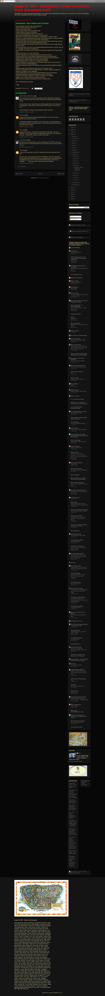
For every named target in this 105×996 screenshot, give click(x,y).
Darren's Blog (74, 293)
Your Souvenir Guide (76, 727)
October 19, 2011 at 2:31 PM (26, 126)
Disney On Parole (75, 338)
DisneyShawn (74, 383)
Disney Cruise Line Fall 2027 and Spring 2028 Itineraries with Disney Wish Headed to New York (79, 348)
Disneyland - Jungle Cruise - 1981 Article (73, 801)
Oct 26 (75, 173)
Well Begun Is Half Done (76, 526)
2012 (72, 187)
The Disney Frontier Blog (78, 597)
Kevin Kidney (74, 428)
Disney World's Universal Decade (79, 511)
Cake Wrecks (74, 287)
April (73, 143)
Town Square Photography (78, 678)
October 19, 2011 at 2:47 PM (26, 137)
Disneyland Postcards (77, 371)
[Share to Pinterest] (41, 88)
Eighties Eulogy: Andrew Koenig (78, 391)
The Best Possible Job (77, 546)
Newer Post (19, 173)
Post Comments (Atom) (43, 177)
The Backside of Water (77, 540)
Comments (74, 219)
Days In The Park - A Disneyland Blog (76, 305)
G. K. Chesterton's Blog (77, 399)
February (74, 138)
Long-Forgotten (75, 446)
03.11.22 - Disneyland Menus (78, 361)
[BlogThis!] (37, 88)
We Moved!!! (74, 288)
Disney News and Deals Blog (79, 335)
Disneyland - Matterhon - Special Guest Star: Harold (72, 807)
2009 (72, 130)
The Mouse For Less (76, 621)
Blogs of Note (75, 281)
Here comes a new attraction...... (78, 686)
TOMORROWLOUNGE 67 (77, 669)
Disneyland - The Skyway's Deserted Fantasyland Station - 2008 (72, 831)
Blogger (60, 992)
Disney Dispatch (75, 323)
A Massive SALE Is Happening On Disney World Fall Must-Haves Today (79, 591)
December (75, 184)
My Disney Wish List (76, 583)
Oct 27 (75, 175)
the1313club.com (75, 644)
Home (40, 173)
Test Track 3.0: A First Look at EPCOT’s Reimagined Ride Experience (78, 576)
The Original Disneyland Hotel (79, 624)
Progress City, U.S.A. (76, 515)
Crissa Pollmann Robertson (26, 96)
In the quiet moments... (76, 607)
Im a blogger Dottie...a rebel (78, 411)
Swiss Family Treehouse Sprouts (79, 429)
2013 (72, 190)
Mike (79, 753)
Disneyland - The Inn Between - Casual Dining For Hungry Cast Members (73, 794)
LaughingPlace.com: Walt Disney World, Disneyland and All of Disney (79, 436)
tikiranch (73, 663)
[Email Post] (32, 88)
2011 (72, 134)
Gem (72, 373)
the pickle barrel (75, 630)
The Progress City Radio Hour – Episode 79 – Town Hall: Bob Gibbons (78, 519)
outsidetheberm (75, 497)
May (73, 145)
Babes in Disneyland (76, 277)
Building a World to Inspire (77, 379)
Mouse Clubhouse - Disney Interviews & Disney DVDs (78, 478)
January (74, 136)
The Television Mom (76, 638)
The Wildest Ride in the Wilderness (79, 470)
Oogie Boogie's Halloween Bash (78, 441)
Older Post (61, 173)
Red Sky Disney (75, 530)
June (73, 147)
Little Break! (74, 318)
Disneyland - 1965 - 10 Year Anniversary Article (73, 785)
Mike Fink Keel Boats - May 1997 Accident (73, 852)
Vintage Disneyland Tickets (78, 697)
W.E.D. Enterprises (76, 704)
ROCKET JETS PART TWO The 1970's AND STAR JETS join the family (78, 673)
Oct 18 (75, 163)
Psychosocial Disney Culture (79, 524)
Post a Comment (22, 166)
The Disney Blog (75, 573)
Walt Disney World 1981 (76, 412)
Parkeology (74, 502)
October (74, 154)
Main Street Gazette (76, 468)
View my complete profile (75, 761)
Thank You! (73, 261)
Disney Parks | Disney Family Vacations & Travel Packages (79, 354)
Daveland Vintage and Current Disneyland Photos (79, 301)
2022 (72, 196)
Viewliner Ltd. (74, 691)
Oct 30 (75, 179)
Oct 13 (75, 158)
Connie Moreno (23, 140)
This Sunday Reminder (76, 665)
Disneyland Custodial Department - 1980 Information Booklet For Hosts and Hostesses (72, 861)
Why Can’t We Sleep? (76, 252)
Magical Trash (75, 452)
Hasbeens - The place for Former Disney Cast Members (79, 403)
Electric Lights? (75, 396)
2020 (72, 194)
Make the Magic (75, 474)
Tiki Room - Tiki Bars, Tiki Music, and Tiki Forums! (78, 655)
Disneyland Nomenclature (78, 365)
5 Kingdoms (74, 251)
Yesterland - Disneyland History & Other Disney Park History (78, 716)
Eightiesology (75, 390)
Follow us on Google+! (76, 282)
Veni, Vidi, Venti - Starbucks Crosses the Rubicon (72, 815)
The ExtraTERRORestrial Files (78, 423)
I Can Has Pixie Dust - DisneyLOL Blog (77, 407)
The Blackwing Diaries (77, 553)
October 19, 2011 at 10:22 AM (26, 112)
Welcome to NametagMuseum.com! (77, 711)
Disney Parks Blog (76, 344)
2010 (72, 132)
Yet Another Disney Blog (77, 721)
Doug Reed (22, 115)
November (75, 182)
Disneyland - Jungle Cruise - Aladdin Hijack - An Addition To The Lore (73, 823)
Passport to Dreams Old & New (79, 509)
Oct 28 (75, 177)
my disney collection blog (78, 490)
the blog (73, 562)
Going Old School (75, 639)
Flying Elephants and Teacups (78, 535)
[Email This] (35, 88)
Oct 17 (75, 161)
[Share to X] (38, 88)
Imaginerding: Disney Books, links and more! (79, 418)
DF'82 (72, 317)
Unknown (21, 129)
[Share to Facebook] (40, 88)
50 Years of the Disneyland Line (78, 367)
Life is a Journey (75, 440)
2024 (72, 199)
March (74, 141)
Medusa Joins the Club (76, 447)
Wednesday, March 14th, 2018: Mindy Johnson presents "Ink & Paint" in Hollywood (78, 556)
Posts (72, 216)
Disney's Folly (75, 377)
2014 (72, 192)
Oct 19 (75, 165)
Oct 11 (75, 156)
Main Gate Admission (77, 462)
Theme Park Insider (76, 647)
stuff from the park (76, 534)
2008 (72, 127)
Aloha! (72, 385)
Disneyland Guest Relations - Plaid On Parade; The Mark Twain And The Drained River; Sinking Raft (73, 842)
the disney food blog (77, 588)
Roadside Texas (74, 692)
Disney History (75, 330)
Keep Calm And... (75, 705)
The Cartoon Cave (76, 565)
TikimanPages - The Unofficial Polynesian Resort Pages (79, 659)
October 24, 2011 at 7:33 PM (26, 163)
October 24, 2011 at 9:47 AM (26, 147)
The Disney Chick (76, 582)
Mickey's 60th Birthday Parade (78, 340)
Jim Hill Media (75, 422)
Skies (72, 680)
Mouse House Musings (77, 482)
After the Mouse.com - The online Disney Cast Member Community (78, 258)
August (74, 150)
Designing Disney (76, 314)
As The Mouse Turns (76, 274)
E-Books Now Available (76, 625)
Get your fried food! (75, 541)
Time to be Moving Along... (77, 722)
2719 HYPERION (75, 247)
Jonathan (21, 150)
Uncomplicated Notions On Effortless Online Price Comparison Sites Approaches (79, 600)
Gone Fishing (74, 464)
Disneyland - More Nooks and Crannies (78, 169)
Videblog (73, 684)
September (75, 152)
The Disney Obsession (77, 606)
